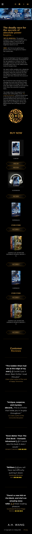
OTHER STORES (16, 225)
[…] (12, 504)
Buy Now (16, 196)
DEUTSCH (16, 167)
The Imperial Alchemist (14, 94)
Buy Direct (15, 229)
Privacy (26, 530)
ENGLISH (16, 163)
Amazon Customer (11, 449)
